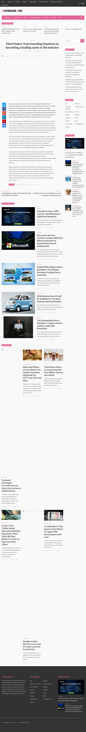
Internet (25, 26)
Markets (67, 118)
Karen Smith (15, 506)
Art (59, 17)
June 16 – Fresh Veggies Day (73, 29)
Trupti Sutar (36, 662)
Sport (53, 17)
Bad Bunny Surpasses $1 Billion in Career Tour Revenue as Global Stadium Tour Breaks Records (74, 82)
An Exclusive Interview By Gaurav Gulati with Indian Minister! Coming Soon (51, 31)
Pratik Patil (15, 559)
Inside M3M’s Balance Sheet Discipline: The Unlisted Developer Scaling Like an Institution (78, 182)
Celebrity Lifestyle (35, 684)
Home (3, 1)
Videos (67, 127)
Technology (17, 17)
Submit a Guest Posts (56, 1)
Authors (24, 1)
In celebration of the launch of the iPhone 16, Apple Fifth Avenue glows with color (53, 531)
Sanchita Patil (37, 395)
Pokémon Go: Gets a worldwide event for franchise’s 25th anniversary (47, 194)
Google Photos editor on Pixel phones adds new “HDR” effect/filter (16, 194)
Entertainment (36, 17)
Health (26, 17)
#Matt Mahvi (33, 184)
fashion (77, 112)
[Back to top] (81, 727)
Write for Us (5, 5)
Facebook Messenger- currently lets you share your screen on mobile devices (11, 485)
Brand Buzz (38, 51)
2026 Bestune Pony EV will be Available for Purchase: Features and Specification (49, 299)
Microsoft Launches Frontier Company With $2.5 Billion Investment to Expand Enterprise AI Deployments (50, 240)
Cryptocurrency (79, 106)
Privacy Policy (33, 1)
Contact (17, 1)
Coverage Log (15, 722)
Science (46, 17)
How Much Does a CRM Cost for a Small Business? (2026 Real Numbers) (49, 214)
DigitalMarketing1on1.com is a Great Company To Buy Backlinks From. (11, 31)
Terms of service (43, 1)
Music (76, 118)
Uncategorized (79, 124)
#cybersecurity (21, 184)
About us (10, 1)
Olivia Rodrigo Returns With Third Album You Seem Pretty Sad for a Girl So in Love (73, 89)
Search (82, 3)
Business (7, 17)
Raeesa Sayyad (52, 259)
